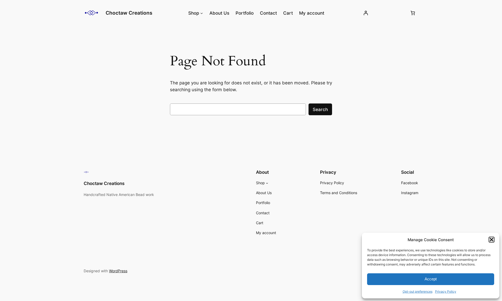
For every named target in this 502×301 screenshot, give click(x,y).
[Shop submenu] (201, 13)
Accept (431, 279)
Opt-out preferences (417, 291)
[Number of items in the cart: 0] (412, 13)
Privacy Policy (445, 291)
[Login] (365, 13)
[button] (491, 239)
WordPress (118, 271)
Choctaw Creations (129, 13)
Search (320, 109)
